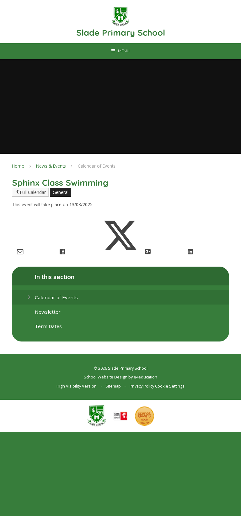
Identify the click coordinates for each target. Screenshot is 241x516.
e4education (145, 377)
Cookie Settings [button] (170, 386)
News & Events (51, 166)
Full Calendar (33, 192)
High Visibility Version (76, 386)
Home (18, 166)
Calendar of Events (96, 166)
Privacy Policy (142, 386)
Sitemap (113, 386)
